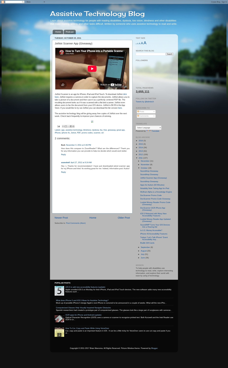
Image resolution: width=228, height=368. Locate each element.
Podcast (69, 32)
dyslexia (95, 130)
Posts (141, 112)
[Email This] (63, 126)
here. (120, 108)
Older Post (124, 217)
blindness (87, 130)
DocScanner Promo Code (151, 195)
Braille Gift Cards (147, 243)
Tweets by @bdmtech (145, 102)
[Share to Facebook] (71, 126)
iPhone (58, 133)
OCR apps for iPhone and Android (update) (83, 315)
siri (102, 133)
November (145, 165)
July (143, 254)
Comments (144, 116)
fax (101, 130)
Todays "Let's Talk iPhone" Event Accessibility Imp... (154, 238)
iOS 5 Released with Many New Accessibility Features (153, 215)
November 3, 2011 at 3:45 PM (78, 145)
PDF (79, 133)
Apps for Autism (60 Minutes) (152, 185)
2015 (141, 144)
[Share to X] (68, 126)
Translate (155, 131)
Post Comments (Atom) (76, 223)
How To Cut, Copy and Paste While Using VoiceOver (87, 328)
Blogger (154, 348)
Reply (63, 155)
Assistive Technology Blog (97, 14)
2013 (141, 151)
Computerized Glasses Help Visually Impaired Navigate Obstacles (83, 308)
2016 (141, 141)
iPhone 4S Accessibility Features (153, 234)
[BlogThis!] (66, 126)
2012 (141, 155)
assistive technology (74, 130)
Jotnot (73, 133)
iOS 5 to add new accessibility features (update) (85, 287)
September (146, 247)
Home (58, 32)
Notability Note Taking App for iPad (154, 188)
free (105, 130)
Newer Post (61, 217)
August (144, 251)
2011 (141, 158)
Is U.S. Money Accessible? (151, 230)
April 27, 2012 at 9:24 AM (81, 162)
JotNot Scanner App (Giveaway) (153, 178)
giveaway (112, 130)
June (143, 258)
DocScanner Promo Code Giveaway (155, 199)
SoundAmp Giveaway (149, 171)
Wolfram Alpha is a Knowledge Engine (156, 192)
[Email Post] (58, 126)
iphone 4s (66, 133)
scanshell (65, 162)
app (63, 130)
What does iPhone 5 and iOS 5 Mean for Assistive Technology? (82, 300)
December (145, 161)
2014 (141, 148)
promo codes (87, 133)
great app (121, 130)
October (144, 168)
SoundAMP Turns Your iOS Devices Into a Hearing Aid (155, 226)
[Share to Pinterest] (73, 126)
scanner (97, 133)
